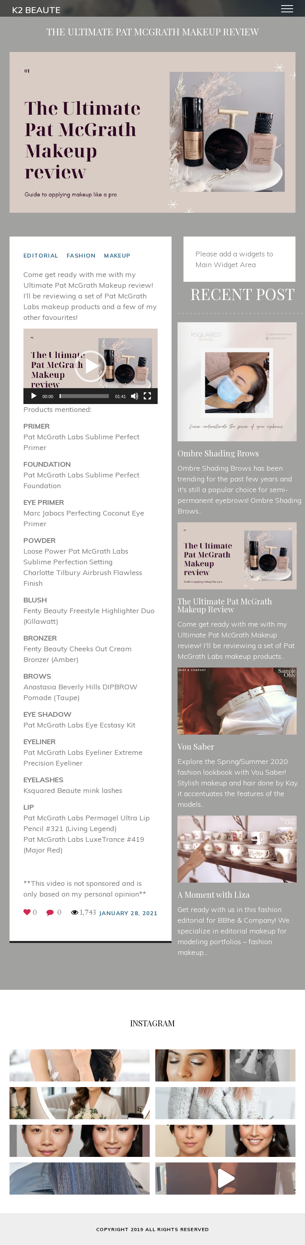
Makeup (117, 255)
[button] (90, 366)
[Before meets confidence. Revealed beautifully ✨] (80, 1141)
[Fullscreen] (147, 396)
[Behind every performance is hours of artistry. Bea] (225, 1178)
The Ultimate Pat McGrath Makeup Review (225, 605)
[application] (90, 366)
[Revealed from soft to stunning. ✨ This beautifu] (80, 1103)
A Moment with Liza (214, 894)
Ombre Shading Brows (218, 453)
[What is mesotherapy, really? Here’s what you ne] (225, 1103)
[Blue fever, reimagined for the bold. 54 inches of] (80, 1178)
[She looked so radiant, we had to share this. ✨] (80, 1065)
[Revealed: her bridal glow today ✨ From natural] (225, 1141)
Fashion (81, 255)
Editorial (41, 255)
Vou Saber (196, 746)
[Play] (34, 396)
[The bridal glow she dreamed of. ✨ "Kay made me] (225, 1065)
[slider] (84, 396)
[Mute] (135, 396)
